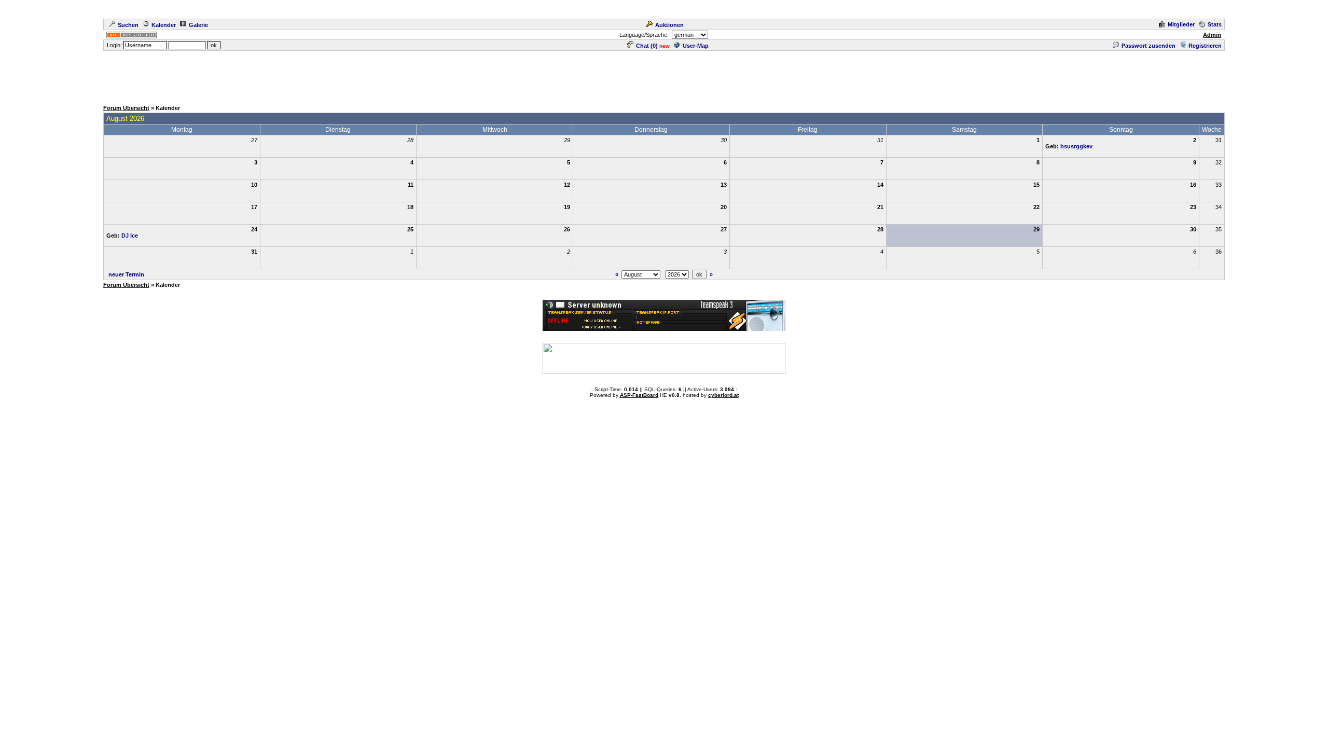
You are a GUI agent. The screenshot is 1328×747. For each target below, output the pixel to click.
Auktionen (669, 25)
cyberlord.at (723, 395)
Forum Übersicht (126, 108)
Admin (1212, 35)
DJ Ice (129, 235)
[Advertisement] (664, 75)
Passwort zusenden (1148, 46)
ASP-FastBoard (639, 395)
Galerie (198, 25)
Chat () (647, 46)
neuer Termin (126, 274)
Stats (1215, 24)
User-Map (696, 46)
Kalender (163, 25)
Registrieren (1205, 46)
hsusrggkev (1076, 146)
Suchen (128, 25)
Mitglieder (1181, 24)
